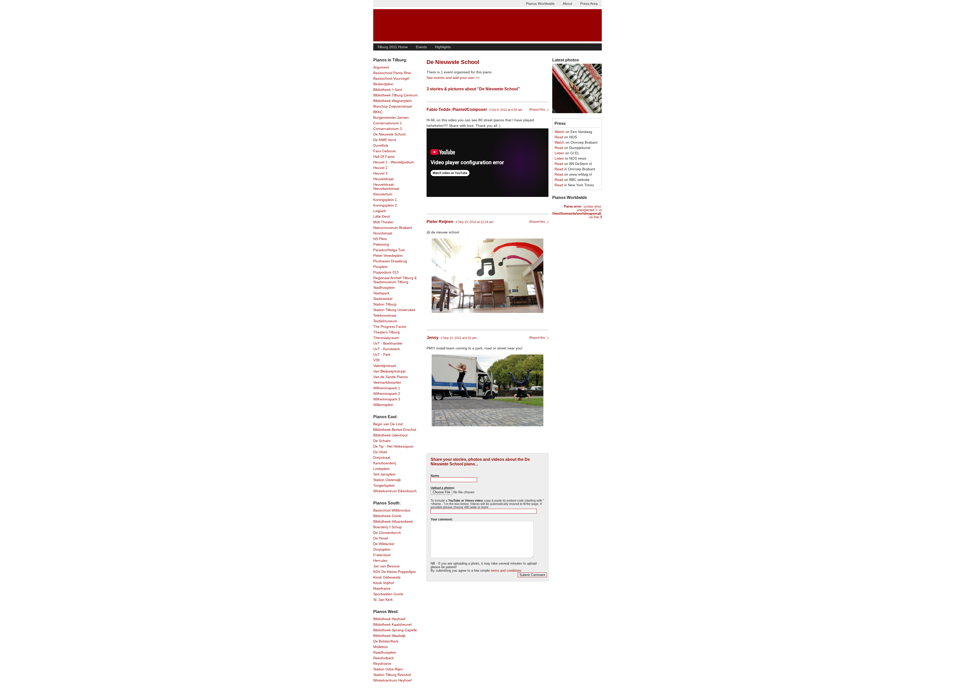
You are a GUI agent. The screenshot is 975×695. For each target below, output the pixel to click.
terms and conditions (506, 570)
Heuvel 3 (380, 173)
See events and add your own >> (453, 78)
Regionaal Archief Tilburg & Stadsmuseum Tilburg (395, 280)
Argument (381, 67)
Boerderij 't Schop (387, 527)
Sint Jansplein (384, 474)
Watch (559, 132)
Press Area (589, 4)
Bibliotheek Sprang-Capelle (395, 630)
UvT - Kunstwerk (386, 349)
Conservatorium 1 (387, 123)
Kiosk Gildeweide (387, 577)
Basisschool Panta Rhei (392, 73)
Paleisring (381, 244)
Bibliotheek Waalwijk (389, 636)
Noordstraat (382, 233)
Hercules (380, 560)
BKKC (378, 112)
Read (559, 137)
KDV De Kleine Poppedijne (394, 572)
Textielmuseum (385, 321)
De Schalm (382, 441)
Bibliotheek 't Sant (387, 90)
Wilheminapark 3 (386, 399)
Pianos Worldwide (540, 4)
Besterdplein (383, 84)
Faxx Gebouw (384, 151)
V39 (376, 360)
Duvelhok (380, 145)
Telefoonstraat (384, 315)
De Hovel (380, 538)
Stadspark (381, 293)
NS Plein (380, 239)
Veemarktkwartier (387, 382)
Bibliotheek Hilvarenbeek (393, 521)
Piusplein (380, 267)
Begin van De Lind (388, 424)
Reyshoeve (382, 664)
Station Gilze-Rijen (388, 669)
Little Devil (381, 216)
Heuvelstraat (383, 179)
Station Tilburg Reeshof (392, 675)
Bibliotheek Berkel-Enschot (394, 430)
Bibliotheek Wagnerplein (392, 101)
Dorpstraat (381, 457)
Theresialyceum (386, 338)
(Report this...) (538, 109)
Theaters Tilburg (386, 332)
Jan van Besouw (386, 566)
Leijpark (379, 211)
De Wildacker (384, 544)
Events (421, 47)
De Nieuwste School (389, 134)
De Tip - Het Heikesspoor (393, 446)
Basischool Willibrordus (391, 510)
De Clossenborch (387, 533)
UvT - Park (382, 354)
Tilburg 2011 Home (392, 47)
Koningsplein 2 (385, 205)
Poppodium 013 (386, 272)
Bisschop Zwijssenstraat (392, 106)
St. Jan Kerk (383, 600)
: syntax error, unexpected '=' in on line (577, 212)
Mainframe (382, 588)
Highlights (443, 47)
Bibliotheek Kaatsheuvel (392, 624)
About (567, 4)
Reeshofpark (383, 658)
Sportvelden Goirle (388, 594)
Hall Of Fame (384, 157)
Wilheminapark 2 (386, 394)
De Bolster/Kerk (385, 641)
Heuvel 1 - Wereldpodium (393, 162)
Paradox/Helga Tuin (389, 250)
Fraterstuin (382, 555)
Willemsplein (383, 405)
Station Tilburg (384, 304)
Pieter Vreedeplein (388, 255)
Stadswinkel (382, 299)
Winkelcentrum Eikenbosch (395, 491)
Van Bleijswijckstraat (389, 371)
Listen (559, 153)
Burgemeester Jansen (391, 117)
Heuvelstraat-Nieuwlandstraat (386, 186)
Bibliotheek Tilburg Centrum (395, 95)
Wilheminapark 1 (386, 388)
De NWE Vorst (384, 140)
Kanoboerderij (384, 463)
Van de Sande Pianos (390, 377)
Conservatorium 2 (387, 129)
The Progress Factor (390, 327)
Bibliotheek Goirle (387, 516)
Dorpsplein (382, 549)
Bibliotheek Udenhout (390, 435)
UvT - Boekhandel (387, 343)
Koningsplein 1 (385, 200)
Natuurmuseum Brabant (392, 228)
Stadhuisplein (384, 287)
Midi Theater (383, 222)
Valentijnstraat (384, 366)
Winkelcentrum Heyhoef (392, 680)
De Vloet (380, 452)
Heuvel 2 (380, 168)
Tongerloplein (384, 485)
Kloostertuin (382, 194)
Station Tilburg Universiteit (394, 310)
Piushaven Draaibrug (390, 261)
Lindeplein (381, 469)
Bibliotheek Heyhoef (389, 619)
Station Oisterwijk (387, 480)
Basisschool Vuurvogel (391, 78)
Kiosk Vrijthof (383, 583)
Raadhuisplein (384, 652)
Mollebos (380, 647)
